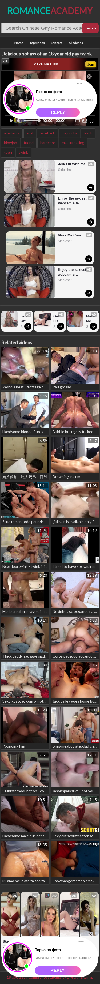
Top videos (37, 43)
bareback (47, 133)
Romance (50, 10)
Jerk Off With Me (71, 164)
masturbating (73, 142)
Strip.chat (65, 170)
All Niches (76, 43)
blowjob (10, 142)
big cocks (69, 133)
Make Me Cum (45, 64)
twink (23, 152)
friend (29, 142)
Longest (56, 43)
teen (8, 152)
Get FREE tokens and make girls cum (58, 319)
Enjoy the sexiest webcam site (72, 200)
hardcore (47, 142)
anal (29, 133)
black (88, 133)
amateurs (12, 133)
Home (18, 43)
